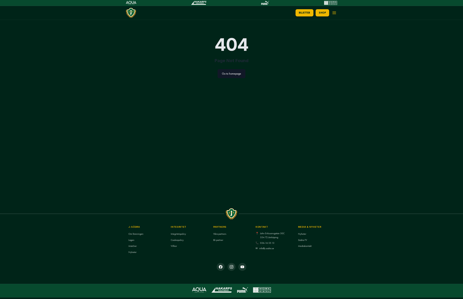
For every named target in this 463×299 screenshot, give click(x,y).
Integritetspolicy (178, 233)
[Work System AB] (330, 3)
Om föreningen (135, 233)
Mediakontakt (305, 246)
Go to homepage (231, 73)
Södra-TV (302, 240)
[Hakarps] (198, 3)
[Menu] (334, 13)
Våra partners (219, 233)
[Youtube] (242, 267)
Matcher (132, 246)
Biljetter (304, 12)
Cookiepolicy (177, 240)
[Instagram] (231, 267)
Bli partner (218, 240)
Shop (322, 12)
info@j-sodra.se (266, 248)
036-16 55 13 (267, 242)
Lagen (131, 240)
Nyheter (132, 252)
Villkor (174, 246)
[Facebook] (221, 267)
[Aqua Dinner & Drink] (131, 3)
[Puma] (265, 3)
